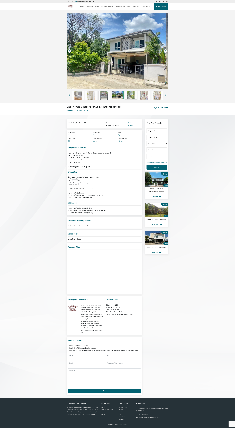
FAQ (120, 414)
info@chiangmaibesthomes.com (85, 1)
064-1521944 (71, 1)
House (121, 409)
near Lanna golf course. (156, 247)
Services (136, 6)
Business (121, 419)
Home (82, 6)
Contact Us (146, 6)
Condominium (123, 407)
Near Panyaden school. (156, 219)
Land (120, 412)
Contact (103, 414)
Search (156, 167)
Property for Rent (93, 6)
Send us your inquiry (123, 6)
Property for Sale (107, 6)
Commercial (122, 416)
